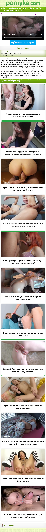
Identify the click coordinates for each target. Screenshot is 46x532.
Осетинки (11, 52)
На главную (9, 525)
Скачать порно (23, 48)
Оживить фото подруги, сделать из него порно (19, 14)
